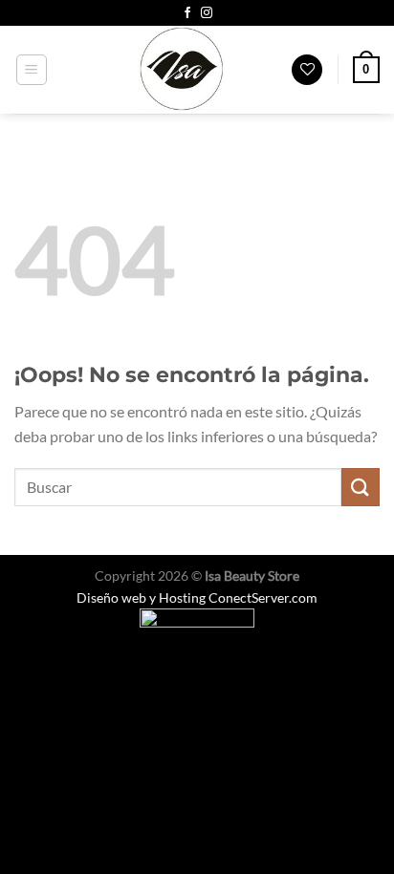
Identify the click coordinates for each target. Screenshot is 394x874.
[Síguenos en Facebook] (187, 13)
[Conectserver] (197, 627)
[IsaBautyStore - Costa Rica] (180, 70)
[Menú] (32, 69)
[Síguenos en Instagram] (206, 13)
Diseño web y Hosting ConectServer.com (197, 597)
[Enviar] (360, 486)
